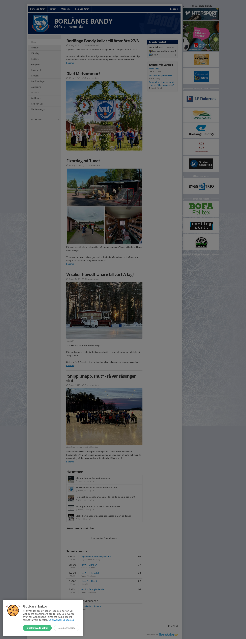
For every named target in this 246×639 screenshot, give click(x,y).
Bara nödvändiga (66, 627)
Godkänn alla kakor (37, 627)
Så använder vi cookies (61, 619)
